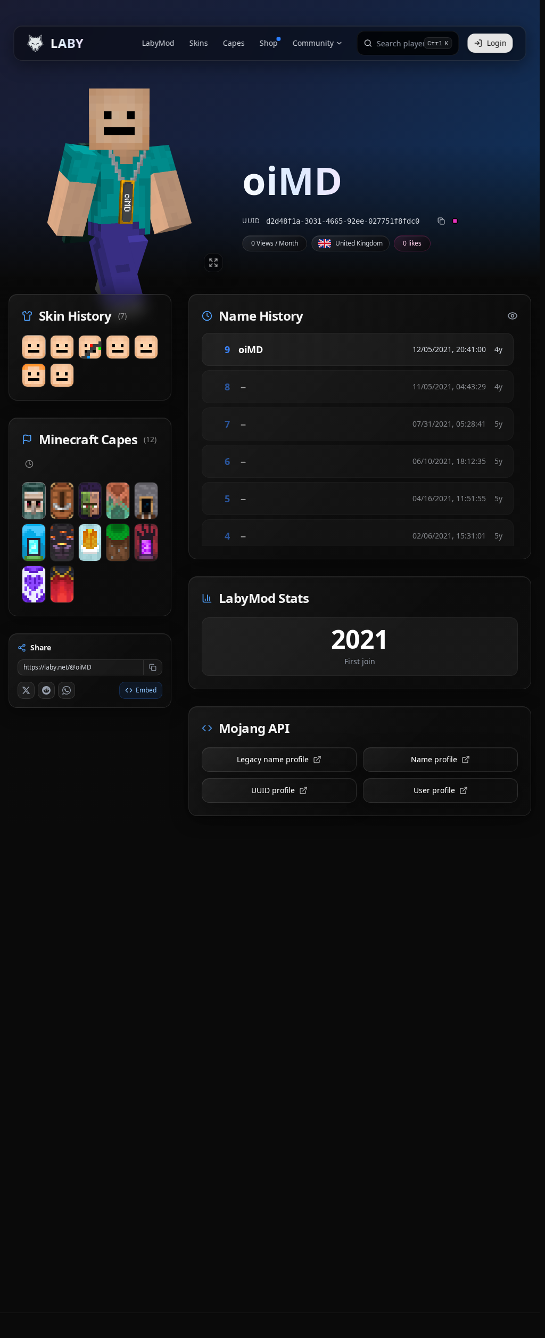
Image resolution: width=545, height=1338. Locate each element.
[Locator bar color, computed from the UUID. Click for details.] (455, 221)
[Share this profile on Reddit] (46, 690)
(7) (122, 316)
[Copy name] (277, 349)
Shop (269, 43)
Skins (198, 43)
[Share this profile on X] (26, 690)
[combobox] (400, 43)
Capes (234, 43)
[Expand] (213, 262)
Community (313, 43)
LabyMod (158, 43)
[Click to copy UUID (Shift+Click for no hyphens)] (441, 221)
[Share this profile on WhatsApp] (66, 690)
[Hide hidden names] (512, 316)
